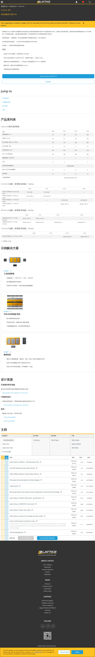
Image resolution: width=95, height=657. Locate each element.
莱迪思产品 (4, 6)
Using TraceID (14, 486)
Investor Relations (47, 569)
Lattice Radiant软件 (10, 417)
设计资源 (5, 106)
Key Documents (8, 440)
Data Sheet (5, 444)
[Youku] (47, 626)
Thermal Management (17, 532)
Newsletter (47, 574)
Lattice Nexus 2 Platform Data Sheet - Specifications (26, 498)
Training (47, 610)
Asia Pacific (47, 589)
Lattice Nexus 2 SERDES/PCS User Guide (22, 504)
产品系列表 (5, 98)
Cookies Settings (64, 652)
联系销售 (48, 82)
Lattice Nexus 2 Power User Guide (20, 510)
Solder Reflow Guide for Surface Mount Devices (24, 474)
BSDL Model (75, 440)
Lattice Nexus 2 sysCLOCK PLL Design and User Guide (26, 516)
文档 (3, 110)
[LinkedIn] (42, 626)
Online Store (47, 591)
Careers (47, 572)
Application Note (7, 448)
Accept (77, 652)
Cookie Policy (38, 652)
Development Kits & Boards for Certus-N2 (15, 393)
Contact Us (47, 613)
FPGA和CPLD (13, 6)
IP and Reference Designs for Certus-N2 (16, 405)
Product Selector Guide (47, 76)
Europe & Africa (47, 586)
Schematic (36, 440)
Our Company (47, 565)
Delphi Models (76, 444)
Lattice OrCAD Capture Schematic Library (22, 521)
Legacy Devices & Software (47, 608)
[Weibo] (52, 626)
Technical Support (47, 600)
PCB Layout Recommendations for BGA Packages (25, 480)
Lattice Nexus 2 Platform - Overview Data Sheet (24, 462)
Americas (47, 584)
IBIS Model (75, 448)
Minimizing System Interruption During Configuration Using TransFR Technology (35, 492)
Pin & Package (6, 451)
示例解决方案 (6, 102)
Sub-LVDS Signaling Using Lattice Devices (22, 468)
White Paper (55, 440)
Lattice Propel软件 (9, 421)
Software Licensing (47, 603)
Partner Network (47, 605)
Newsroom (47, 567)
